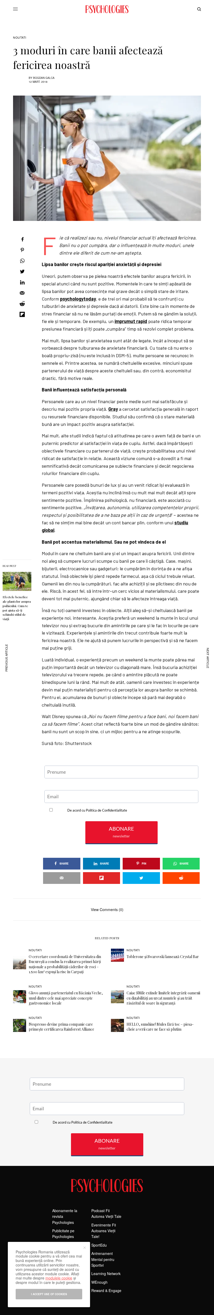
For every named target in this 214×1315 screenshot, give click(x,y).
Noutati (19, 37)
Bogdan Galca (44, 78)
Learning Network (106, 1273)
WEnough (99, 1282)
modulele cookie (58, 1278)
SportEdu (99, 1245)
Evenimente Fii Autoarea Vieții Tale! (103, 1230)
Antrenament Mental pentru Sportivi (102, 1259)
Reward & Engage (106, 1290)
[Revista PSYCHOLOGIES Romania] (107, 9)
